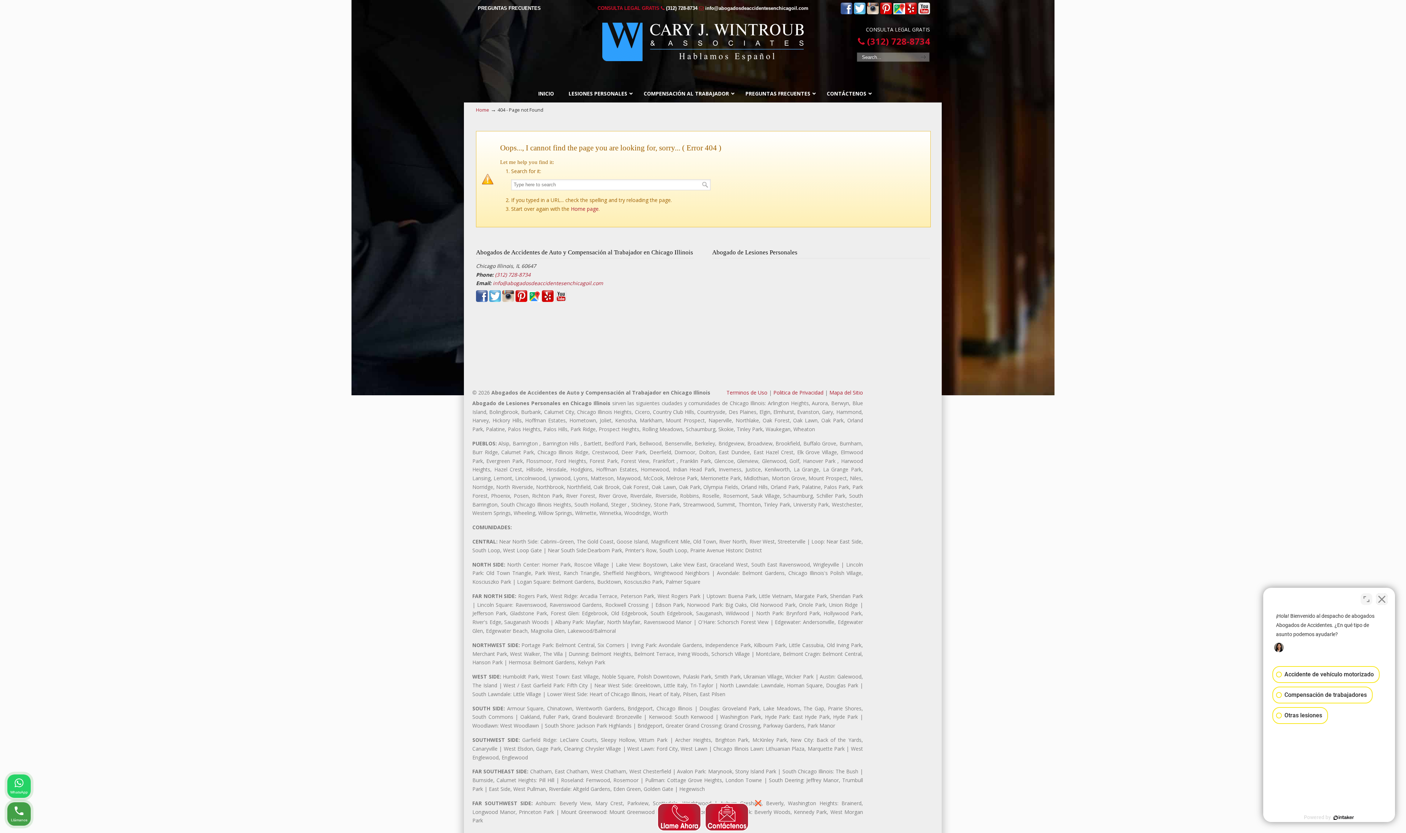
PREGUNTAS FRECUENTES (509, 8)
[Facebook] (846, 12)
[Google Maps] (899, 12)
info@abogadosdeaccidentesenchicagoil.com (756, 8)
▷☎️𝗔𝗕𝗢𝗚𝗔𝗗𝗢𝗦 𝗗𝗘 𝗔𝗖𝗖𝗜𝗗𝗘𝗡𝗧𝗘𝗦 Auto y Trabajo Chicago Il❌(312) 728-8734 (703, 42)
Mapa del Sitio (846, 392)
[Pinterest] (886, 12)
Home (482, 110)
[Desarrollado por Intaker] (1344, 817)
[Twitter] (860, 12)
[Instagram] (873, 12)
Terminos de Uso (746, 392)
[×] (703, 815)
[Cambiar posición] (1366, 599)
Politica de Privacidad (798, 392)
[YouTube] (924, 12)
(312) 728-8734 (682, 8)
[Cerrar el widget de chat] (1382, 599)
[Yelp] (911, 12)
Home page (585, 208)
